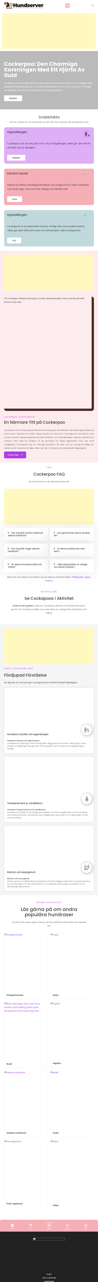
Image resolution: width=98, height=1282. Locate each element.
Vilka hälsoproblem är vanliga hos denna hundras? (70, 565)
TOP (85, 1229)
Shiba (56, 1205)
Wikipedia (77, 577)
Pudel (55, 1132)
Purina (49, 580)
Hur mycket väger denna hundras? (23, 550)
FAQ (30, 1229)
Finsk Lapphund (14, 1203)
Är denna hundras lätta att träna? (25, 566)
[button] (67, 5)
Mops (56, 995)
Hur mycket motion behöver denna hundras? (25, 534)
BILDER (49, 1229)
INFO (12, 1229)
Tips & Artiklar (49, 1278)
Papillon (57, 1063)
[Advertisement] (49, 31)
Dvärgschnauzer (15, 995)
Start (49, 1274)
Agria (87, 577)
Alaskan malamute (16, 1132)
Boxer (9, 1063)
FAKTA (67, 1229)
